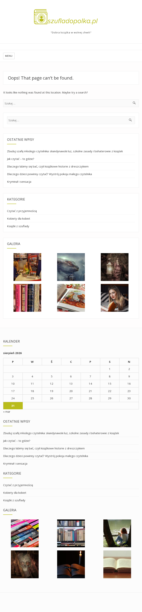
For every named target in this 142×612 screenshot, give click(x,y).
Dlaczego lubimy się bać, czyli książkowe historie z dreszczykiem (48, 166)
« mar (6, 411)
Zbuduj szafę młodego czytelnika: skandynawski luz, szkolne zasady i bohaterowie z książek (65, 151)
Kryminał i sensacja (19, 181)
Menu (9, 55)
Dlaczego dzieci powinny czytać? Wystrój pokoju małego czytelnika (49, 174)
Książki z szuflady (18, 226)
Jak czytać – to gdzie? (20, 159)
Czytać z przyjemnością (22, 211)
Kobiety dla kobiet (18, 218)
